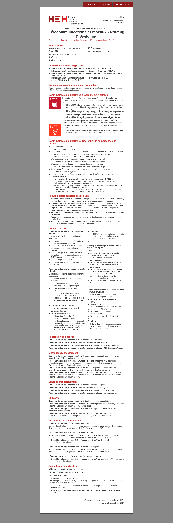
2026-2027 (90, 4)
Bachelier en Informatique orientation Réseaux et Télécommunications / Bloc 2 (81, 40)
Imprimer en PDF (123, 4)
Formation (105, 4)
